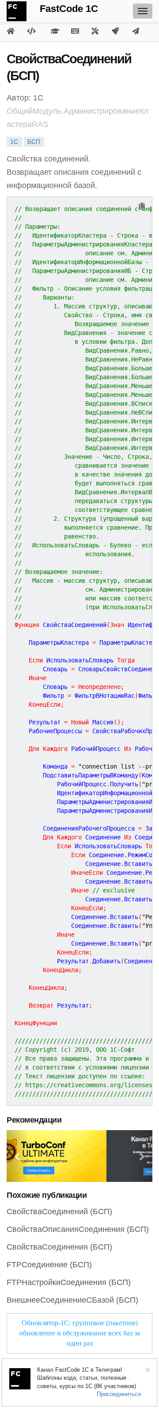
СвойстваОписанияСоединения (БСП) (78, 1229)
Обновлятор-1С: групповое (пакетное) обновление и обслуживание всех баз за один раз (79, 1333)
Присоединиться (119, 1394)
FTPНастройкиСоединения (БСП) (69, 1282)
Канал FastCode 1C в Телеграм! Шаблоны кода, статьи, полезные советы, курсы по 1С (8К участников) (86, 1377)
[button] (18, 1156)
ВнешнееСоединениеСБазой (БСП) (72, 1300)
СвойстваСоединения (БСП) (59, 1247)
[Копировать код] (142, 207)
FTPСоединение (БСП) (49, 1264)
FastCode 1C (69, 8)
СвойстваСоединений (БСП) (59, 1211)
